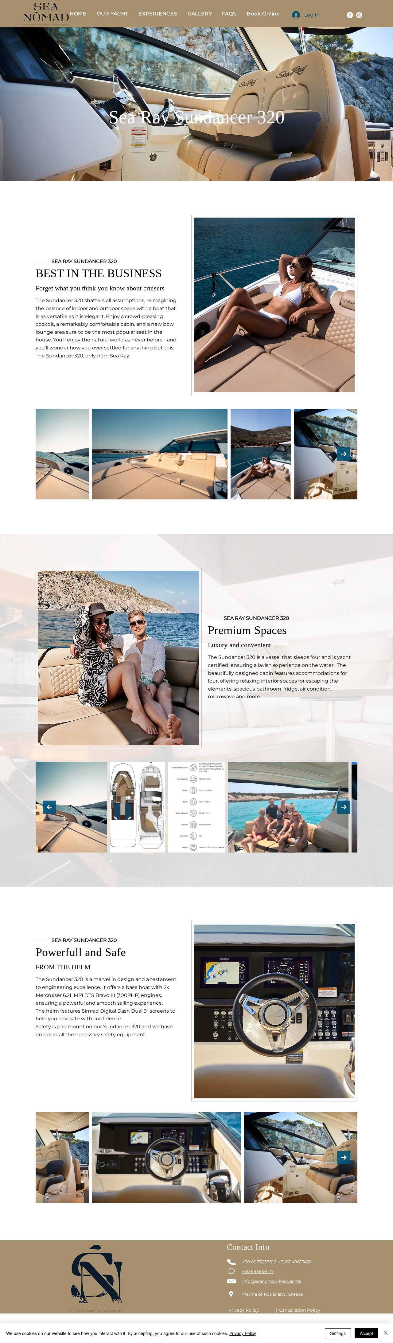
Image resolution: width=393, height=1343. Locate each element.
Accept (366, 1333)
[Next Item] (343, 454)
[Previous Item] (49, 454)
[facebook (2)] (350, 15)
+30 (246, 1271)
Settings (338, 1333)
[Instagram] (359, 15)
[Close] (385, 1333)
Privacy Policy (242, 1333)
